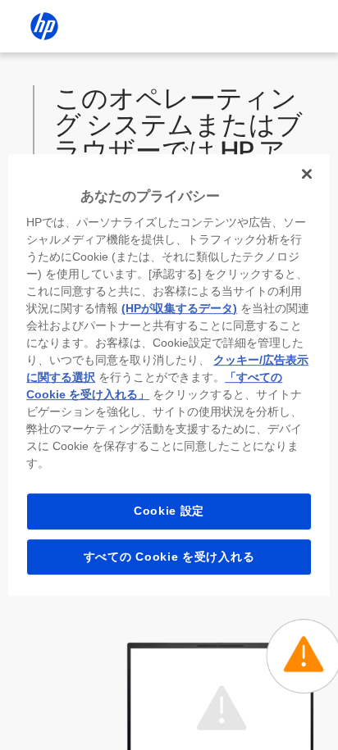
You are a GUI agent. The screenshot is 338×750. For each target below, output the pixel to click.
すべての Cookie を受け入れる (169, 556)
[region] (168, 375)
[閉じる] (307, 174)
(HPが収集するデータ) (179, 308)
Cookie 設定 (169, 510)
